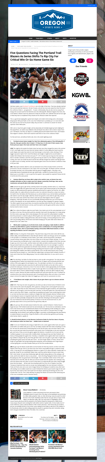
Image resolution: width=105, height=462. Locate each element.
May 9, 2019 (15, 64)
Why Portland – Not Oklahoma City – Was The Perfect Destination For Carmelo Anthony (18, 445)
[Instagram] (89, 60)
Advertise (73, 38)
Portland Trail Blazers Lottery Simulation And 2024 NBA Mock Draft (56, 446)
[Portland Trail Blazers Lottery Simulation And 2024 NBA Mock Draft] (57, 436)
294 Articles (43, 390)
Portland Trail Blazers (36, 64)
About (57, 38)
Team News (39, 38)
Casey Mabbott (24, 64)
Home (30, 38)
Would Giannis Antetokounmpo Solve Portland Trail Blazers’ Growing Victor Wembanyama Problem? (37, 448)
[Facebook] (73, 60)
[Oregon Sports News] (52, 35)
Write (64, 38)
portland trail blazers (21, 383)
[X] (81, 60)
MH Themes (39, 458)
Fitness (49, 38)
